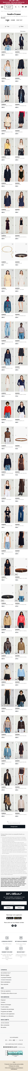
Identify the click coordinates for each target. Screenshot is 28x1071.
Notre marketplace (5, 982)
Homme (13, 20)
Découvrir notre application (7, 1013)
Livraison (3, 1002)
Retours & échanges (6, 1004)
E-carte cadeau (5, 1007)
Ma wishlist (3, 1027)
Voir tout (19, 20)
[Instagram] (15, 926)
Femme (5, 11)
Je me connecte (5, 1022)
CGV (14, 1062)
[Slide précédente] (2, 41)
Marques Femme (11, 11)
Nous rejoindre (4, 984)
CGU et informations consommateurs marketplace (14, 1068)
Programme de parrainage (7, 1009)
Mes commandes (5, 1025)
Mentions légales (5, 975)
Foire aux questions (6, 991)
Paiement (3, 1000)
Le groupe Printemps (6, 977)
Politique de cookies (14, 1066)
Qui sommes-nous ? (6, 972)
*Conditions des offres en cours (9, 993)
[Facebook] (12, 926)
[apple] (9, 918)
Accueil (2, 11)
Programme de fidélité (6, 1011)
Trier (8, 26)
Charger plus (14, 826)
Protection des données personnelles (14, 1064)
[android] (18, 918)
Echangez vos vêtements (7, 1016)
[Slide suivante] (13, 41)
